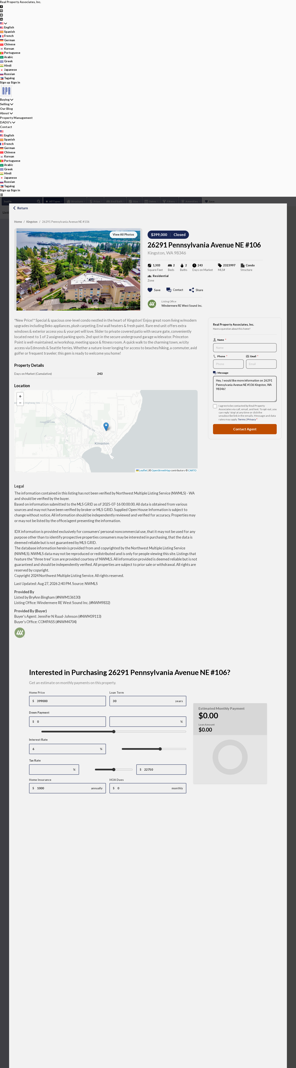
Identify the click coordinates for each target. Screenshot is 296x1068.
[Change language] (3, 23)
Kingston (31, 221)
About (4, 113)
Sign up (5, 82)
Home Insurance (40, 779)
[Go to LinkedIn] (1, 19)
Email (254, 356)
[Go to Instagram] (1, 10)
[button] (106, 426)
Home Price (37, 692)
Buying (5, 99)
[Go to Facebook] (1, 6)
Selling (5, 104)
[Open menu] (1, 195)
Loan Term (116, 692)
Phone (222, 356)
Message (223, 372)
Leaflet (143, 470)
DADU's (5, 122)
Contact (6, 127)
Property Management (16, 118)
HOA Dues (116, 779)
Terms (242, 419)
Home (18, 221)
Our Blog (6, 108)
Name (221, 339)
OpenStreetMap (160, 470)
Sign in (15, 82)
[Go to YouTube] (1, 14)
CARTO (192, 470)
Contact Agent (245, 429)
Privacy (251, 419)
